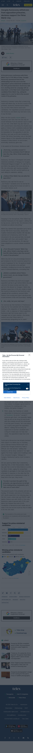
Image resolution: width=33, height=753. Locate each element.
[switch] (27, 388)
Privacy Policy (25, 397)
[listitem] (16, 385)
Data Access (16, 397)
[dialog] (16, 376)
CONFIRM (10, 392)
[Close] (29, 355)
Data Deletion (7, 397)
